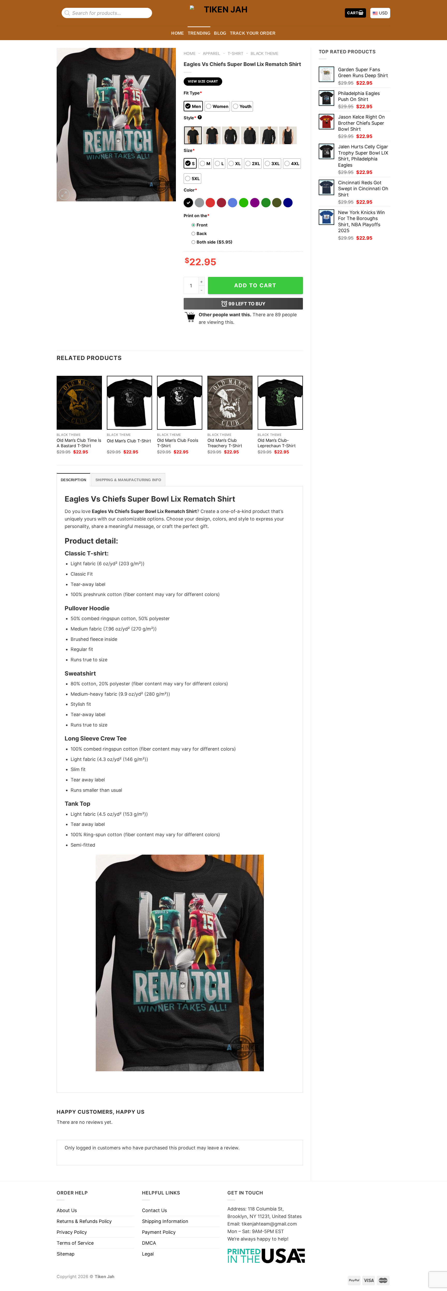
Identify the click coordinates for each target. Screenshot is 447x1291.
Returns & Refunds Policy (84, 1221)
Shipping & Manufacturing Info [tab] (128, 480)
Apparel (211, 53)
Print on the (197, 215)
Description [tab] (73, 480)
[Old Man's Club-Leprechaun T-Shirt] (280, 402)
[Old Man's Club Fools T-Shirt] (180, 402)
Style (192, 117)
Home (177, 33)
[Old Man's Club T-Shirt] (129, 402)
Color (190, 190)
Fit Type (193, 93)
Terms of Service (75, 1243)
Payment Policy (159, 1232)
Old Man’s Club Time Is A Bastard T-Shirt (79, 443)
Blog (220, 33)
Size (189, 150)
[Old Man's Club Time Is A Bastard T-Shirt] (79, 402)
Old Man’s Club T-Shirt (129, 440)
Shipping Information (165, 1221)
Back (202, 233)
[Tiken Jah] (223, 12)
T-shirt (235, 53)
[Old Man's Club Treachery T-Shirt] (230, 402)
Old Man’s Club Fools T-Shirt (177, 443)
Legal (148, 1254)
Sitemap (65, 1254)
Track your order (253, 33)
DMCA (149, 1243)
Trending (199, 33)
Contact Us (154, 1210)
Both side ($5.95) (215, 242)
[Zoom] (64, 194)
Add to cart (255, 285)
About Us (67, 1210)
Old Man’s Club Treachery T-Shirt (224, 443)
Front (202, 225)
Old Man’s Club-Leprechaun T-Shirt (277, 443)
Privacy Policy (72, 1232)
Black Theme (264, 53)
